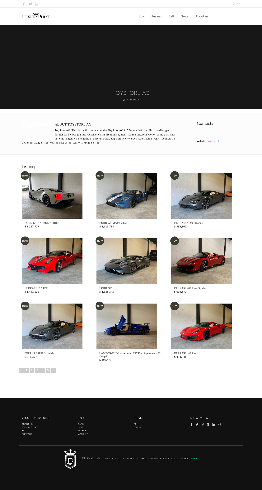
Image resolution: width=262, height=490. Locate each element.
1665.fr (194, 458)
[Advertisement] (131, 61)
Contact (27, 434)
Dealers (157, 16)
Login (237, 3)
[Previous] (21, 370)
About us (202, 16)
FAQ (24, 430)
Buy (141, 16)
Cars (81, 424)
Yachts (82, 430)
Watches (83, 434)
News (185, 16)
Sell (172, 16)
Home (81, 427)
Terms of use (29, 427)
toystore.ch (213, 141)
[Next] (53, 370)
